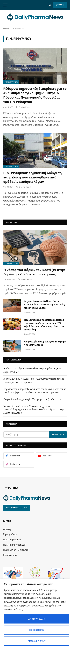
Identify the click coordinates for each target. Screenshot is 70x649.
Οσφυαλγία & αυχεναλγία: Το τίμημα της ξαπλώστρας (32, 399)
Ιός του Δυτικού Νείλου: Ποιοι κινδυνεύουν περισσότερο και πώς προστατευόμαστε (44, 304)
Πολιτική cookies (12, 539)
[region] (35, 614)
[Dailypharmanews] (35, 17)
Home (6, 29)
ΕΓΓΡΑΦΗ (60, 5)
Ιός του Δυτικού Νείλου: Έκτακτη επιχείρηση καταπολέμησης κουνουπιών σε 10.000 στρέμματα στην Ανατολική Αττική (33, 409)
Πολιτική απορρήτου (14, 544)
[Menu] (5, 5)
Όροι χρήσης (10, 534)
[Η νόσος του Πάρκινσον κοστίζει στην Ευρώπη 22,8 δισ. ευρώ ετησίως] (35, 247)
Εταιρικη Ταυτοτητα (17, 508)
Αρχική (7, 529)
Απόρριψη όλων (37, 641)
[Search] (49, 5)
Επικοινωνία (10, 555)
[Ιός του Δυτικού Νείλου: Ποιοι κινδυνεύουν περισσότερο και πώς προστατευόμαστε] (12, 305)
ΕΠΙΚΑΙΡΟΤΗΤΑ (11, 82)
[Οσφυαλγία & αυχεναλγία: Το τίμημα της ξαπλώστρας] (12, 346)
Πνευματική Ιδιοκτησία (15, 550)
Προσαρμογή (36, 630)
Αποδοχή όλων (36, 618)
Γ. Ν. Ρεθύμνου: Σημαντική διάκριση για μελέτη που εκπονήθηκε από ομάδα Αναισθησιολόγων (32, 177)
